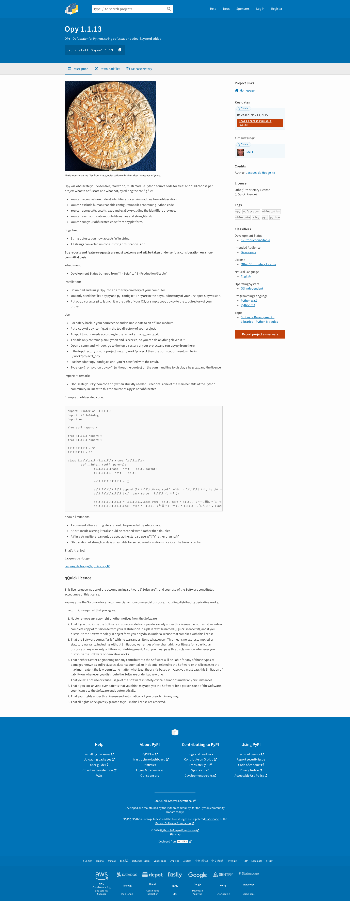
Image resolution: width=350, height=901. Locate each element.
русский (232, 861)
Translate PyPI (198, 765)
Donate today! (175, 812)
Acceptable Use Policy (249, 775)
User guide (97, 765)
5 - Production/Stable (255, 240)
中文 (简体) (201, 861)
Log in (260, 8)
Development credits (199, 775)
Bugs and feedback (200, 754)
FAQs (99, 775)
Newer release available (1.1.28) (255, 123)
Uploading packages (97, 759)
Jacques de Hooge (258, 172)
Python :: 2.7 (249, 300)
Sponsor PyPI (200, 770)
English (246, 276)
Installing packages (97, 754)
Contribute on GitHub (198, 759)
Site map (175, 834)
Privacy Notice (249, 770)
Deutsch (187, 861)
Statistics (150, 765)
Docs (226, 8)
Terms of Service (249, 754)
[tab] (78, 69)
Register (276, 8)
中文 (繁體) (217, 861)
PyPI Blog (148, 754)
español (100, 861)
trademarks (212, 819)
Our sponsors (149, 775)
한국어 (270, 861)
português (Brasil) (140, 861)
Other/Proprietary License (258, 264)
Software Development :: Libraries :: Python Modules (259, 319)
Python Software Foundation (173, 823)
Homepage (247, 90)
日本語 (124, 861)
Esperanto (256, 861)
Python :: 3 (248, 305)
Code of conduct (249, 765)
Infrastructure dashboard (148, 759)
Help (213, 8)
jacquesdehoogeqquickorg (86, 566)
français (112, 861)
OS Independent (252, 288)
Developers (248, 252)
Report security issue (251, 759)
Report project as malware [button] (260, 334)
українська (160, 861)
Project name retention (97, 770)
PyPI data (243, 108)
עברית (244, 861)
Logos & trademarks (149, 770)
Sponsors (243, 8)
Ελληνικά (174, 861)
